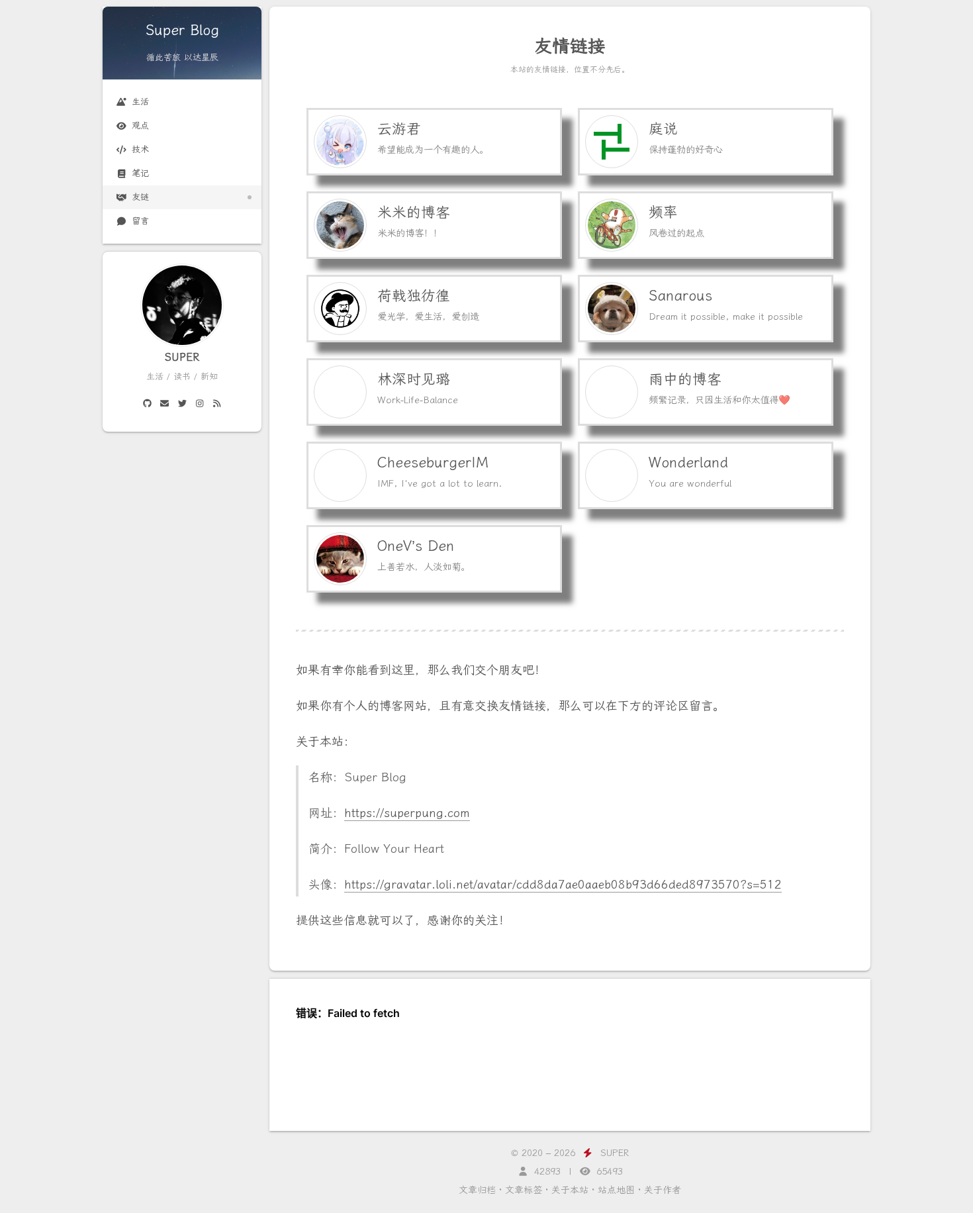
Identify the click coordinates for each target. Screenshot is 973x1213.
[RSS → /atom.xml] (216, 403)
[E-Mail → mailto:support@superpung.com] (164, 403)
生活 (140, 102)
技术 (140, 149)
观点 (140, 125)
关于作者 (662, 1190)
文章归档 (477, 1190)
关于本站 (569, 1190)
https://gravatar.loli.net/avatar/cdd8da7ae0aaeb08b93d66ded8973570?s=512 (563, 884)
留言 (140, 221)
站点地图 (616, 1190)
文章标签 (523, 1190)
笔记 (140, 173)
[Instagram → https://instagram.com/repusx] (199, 403)
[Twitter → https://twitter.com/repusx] (182, 403)
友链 (140, 197)
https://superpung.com (407, 813)
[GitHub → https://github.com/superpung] (147, 403)
